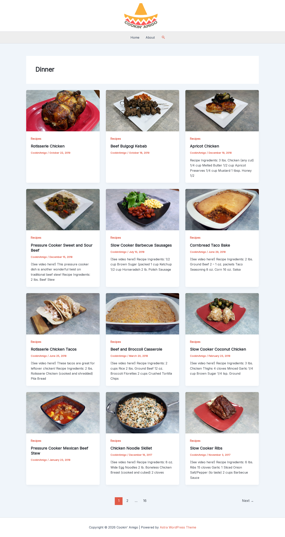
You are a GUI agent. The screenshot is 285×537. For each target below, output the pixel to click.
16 (145, 501)
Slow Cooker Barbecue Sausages (141, 245)
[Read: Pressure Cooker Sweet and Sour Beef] (63, 209)
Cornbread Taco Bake (210, 245)
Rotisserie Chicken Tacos (54, 349)
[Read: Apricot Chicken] (222, 110)
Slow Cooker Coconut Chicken (218, 349)
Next (248, 501)
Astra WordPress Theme (178, 527)
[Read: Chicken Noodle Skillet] (142, 412)
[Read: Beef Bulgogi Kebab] (142, 110)
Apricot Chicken (204, 146)
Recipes (36, 138)
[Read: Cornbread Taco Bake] (222, 209)
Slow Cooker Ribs (206, 448)
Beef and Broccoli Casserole (136, 349)
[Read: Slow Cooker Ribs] (222, 412)
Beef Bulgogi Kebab (129, 146)
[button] (163, 37)
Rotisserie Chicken (48, 146)
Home (134, 37)
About (150, 37)
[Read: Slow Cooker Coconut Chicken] (222, 313)
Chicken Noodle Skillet (131, 448)
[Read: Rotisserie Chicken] (63, 110)
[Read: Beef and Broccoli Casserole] (142, 313)
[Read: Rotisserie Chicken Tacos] (63, 313)
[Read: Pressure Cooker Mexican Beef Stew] (63, 412)
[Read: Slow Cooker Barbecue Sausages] (142, 209)
